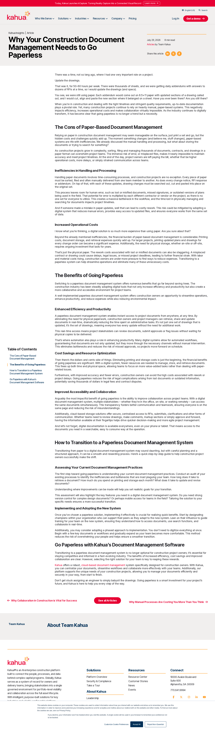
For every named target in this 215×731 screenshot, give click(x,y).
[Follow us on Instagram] (189, 697)
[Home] (18, 15)
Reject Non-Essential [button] (155, 724)
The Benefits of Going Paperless (27, 364)
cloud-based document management (103, 565)
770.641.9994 (178, 690)
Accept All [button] (137, 724)
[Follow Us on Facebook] (173, 697)
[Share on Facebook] (179, 53)
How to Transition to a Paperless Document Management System (26, 372)
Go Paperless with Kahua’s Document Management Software (27, 381)
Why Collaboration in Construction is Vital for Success (44, 600)
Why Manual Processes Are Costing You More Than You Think (166, 602)
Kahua (58, 565)
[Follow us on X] (181, 697)
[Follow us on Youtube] (204, 697)
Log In (175, 18)
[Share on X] (173, 53)
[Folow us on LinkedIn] (196, 697)
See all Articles (107, 600)
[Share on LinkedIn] (167, 53)
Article (30, 32)
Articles (150, 44)
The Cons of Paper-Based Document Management (23, 357)
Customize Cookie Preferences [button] (116, 724)
